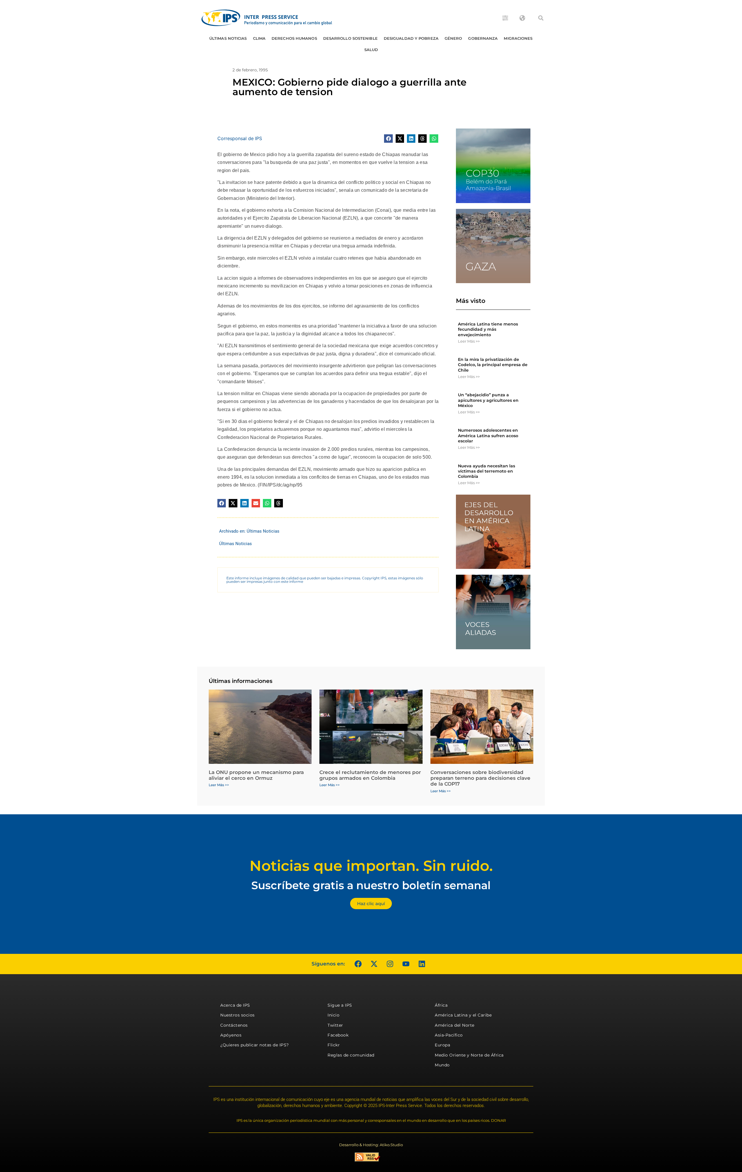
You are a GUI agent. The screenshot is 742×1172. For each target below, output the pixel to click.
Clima (259, 38)
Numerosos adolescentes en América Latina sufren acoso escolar (488, 435)
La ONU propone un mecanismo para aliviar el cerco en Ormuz (256, 775)
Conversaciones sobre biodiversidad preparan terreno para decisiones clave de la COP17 (480, 778)
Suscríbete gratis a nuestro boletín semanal (371, 885)
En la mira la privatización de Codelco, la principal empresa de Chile (493, 364)
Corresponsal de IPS (239, 138)
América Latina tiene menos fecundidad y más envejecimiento (488, 329)
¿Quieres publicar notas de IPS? (254, 1045)
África (441, 1005)
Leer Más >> (469, 341)
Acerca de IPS (235, 1005)
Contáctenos (234, 1025)
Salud (371, 49)
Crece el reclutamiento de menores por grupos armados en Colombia (370, 775)
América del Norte (454, 1025)
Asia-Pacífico (449, 1035)
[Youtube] (406, 964)
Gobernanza (483, 38)
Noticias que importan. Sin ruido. (371, 866)
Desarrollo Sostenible (350, 38)
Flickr (334, 1045)
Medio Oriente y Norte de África (469, 1055)
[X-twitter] (374, 964)
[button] (541, 18)
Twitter (335, 1025)
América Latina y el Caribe (463, 1015)
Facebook (338, 1035)
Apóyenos (230, 1035)
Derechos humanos (294, 38)
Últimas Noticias (228, 38)
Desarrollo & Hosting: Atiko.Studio (371, 1144)
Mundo (442, 1065)
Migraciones (518, 38)
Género (453, 38)
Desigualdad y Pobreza (411, 38)
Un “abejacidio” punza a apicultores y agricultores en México (488, 400)
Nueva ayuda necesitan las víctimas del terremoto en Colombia (486, 471)
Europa (442, 1045)
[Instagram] (390, 964)
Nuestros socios (237, 1015)
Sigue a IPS (340, 1005)
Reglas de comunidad (351, 1055)
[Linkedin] (421, 964)
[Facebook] (358, 964)
